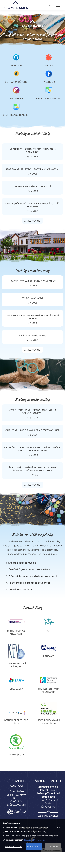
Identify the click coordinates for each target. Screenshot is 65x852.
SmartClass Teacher (16, 114)
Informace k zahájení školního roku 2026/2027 (32, 151)
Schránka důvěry (16, 81)
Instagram (16, 98)
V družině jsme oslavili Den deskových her (32, 430)
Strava (48, 65)
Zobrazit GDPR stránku (34, 840)
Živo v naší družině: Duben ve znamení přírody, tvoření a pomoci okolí (32, 469)
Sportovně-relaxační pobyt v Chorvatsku (33, 169)
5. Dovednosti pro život (19, 589)
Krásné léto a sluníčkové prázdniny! (32, 281)
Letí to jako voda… (32, 298)
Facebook (49, 81)
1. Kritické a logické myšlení (21, 562)
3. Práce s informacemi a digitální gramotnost (31, 576)
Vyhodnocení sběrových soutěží (32, 186)
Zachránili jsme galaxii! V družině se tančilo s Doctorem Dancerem (32, 449)
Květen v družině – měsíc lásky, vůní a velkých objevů (32, 412)
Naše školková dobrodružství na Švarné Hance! (32, 317)
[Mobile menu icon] (58, 5)
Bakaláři (16, 65)
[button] (32, 562)
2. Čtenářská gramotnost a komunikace (28, 569)
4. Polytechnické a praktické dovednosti (28, 582)
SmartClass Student (49, 98)
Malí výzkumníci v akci (32, 335)
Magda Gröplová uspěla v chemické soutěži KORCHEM (32, 205)
